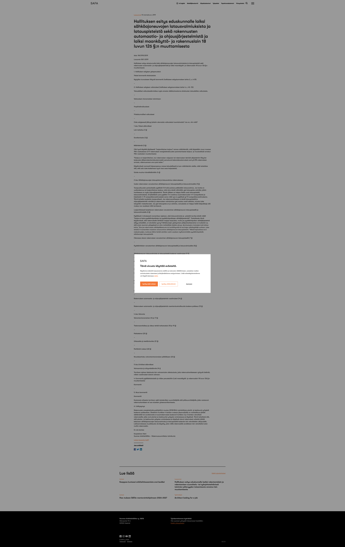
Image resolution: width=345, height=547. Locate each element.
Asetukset (189, 284)
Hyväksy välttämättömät (169, 284)
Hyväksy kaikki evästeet (149, 284)
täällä (156, 276)
